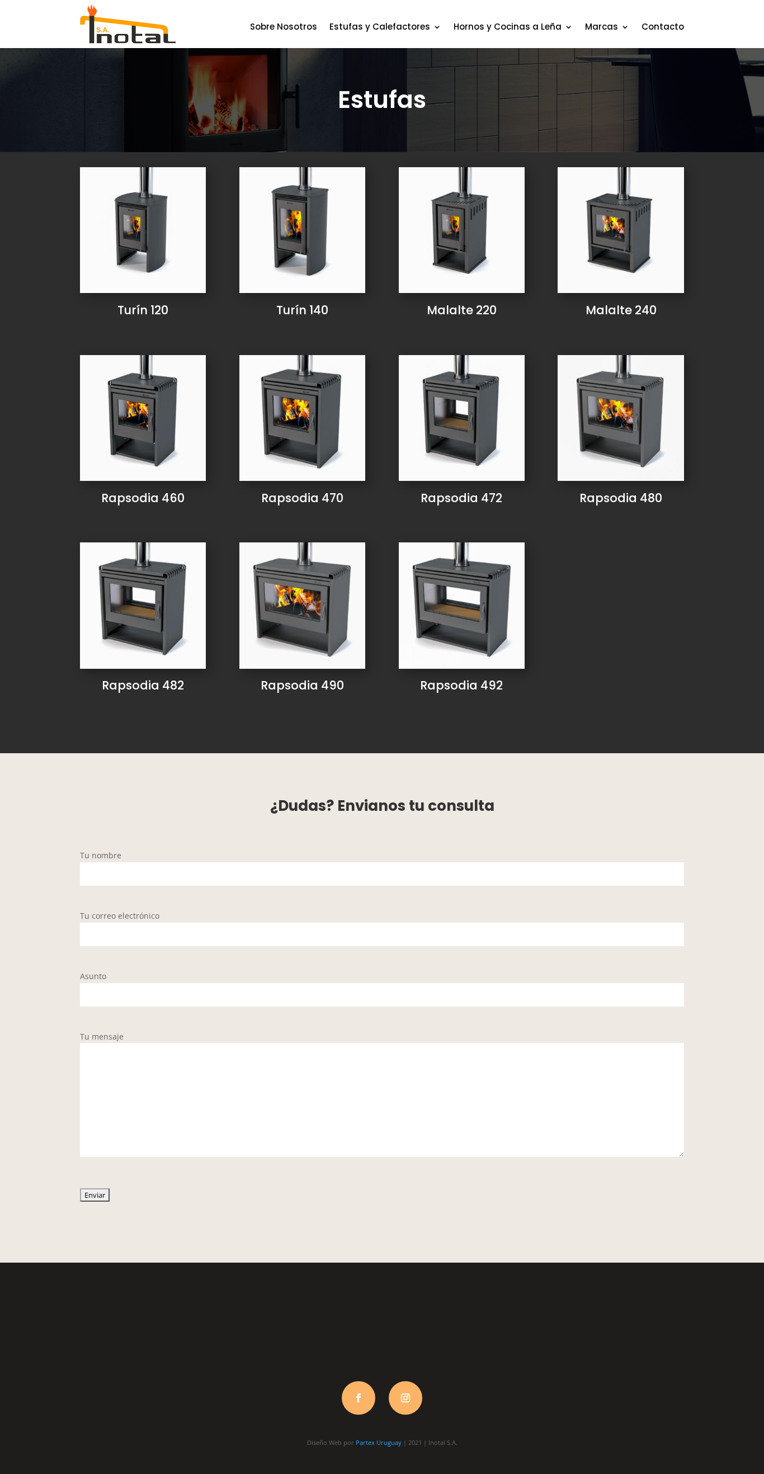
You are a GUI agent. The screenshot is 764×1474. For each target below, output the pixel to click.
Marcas (601, 26)
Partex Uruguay (379, 1442)
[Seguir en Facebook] (358, 1398)
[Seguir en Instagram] (405, 1398)
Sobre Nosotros (283, 26)
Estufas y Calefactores (379, 26)
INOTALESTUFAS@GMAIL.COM (621, 1329)
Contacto (663, 26)
